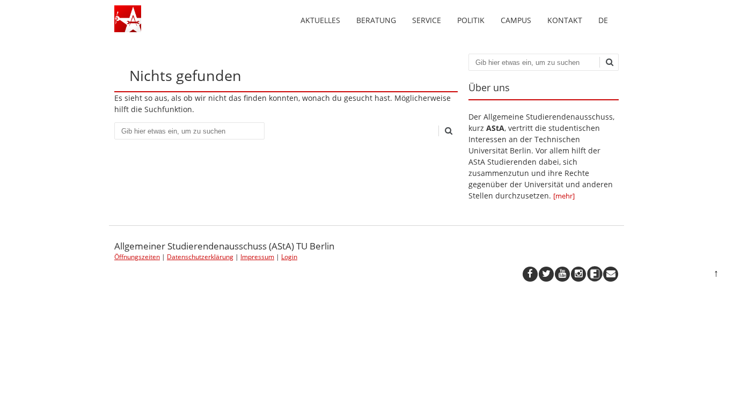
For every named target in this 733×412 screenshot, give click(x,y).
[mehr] (564, 196)
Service (426, 20)
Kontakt (564, 20)
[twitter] (546, 274)
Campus (516, 20)
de (603, 20)
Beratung (376, 20)
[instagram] (578, 274)
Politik (471, 20)
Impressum (257, 256)
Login (289, 256)
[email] (611, 274)
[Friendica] (595, 274)
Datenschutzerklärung (200, 256)
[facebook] (530, 274)
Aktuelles (320, 20)
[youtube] (562, 274)
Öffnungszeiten (137, 256)
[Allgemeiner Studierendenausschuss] (127, 29)
